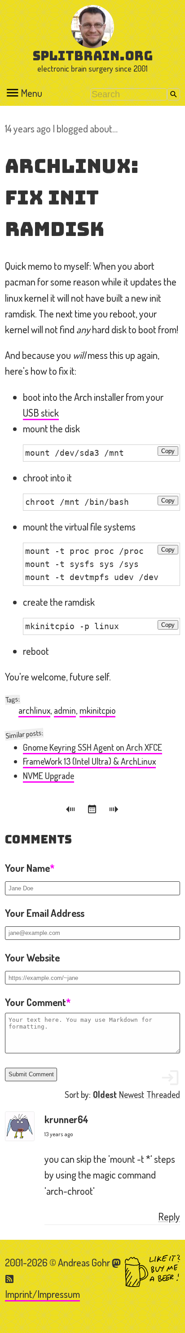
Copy (168, 451)
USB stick (41, 412)
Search (173, 94)
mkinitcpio (97, 710)
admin (65, 710)
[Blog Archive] (93, 810)
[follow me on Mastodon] (117, 1262)
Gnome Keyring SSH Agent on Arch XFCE (92, 747)
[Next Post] (114, 810)
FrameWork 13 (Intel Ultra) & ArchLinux (89, 761)
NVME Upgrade (48, 775)
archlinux (34, 710)
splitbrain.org (93, 55)
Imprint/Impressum (42, 1294)
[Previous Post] (72, 810)
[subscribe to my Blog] (10, 1278)
